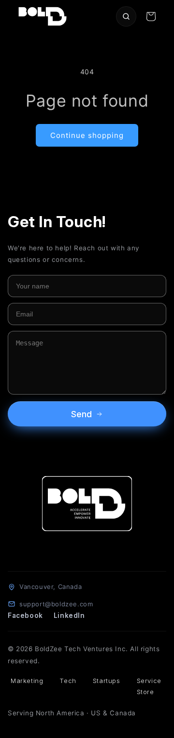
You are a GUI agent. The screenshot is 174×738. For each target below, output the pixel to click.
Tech (67, 680)
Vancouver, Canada (50, 586)
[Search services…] (126, 16)
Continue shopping (87, 135)
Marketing (27, 680)
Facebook (25, 615)
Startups (106, 680)
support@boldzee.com (56, 604)
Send (81, 414)
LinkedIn (69, 615)
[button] (150, 16)
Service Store (149, 686)
